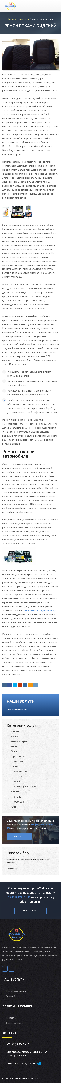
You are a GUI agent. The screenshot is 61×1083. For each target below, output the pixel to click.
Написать (18, 836)
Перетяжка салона (17, 709)
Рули (13, 806)
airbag (17, 796)
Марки (14, 736)
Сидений (10, 996)
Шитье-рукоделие (25, 786)
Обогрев (19, 801)
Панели (18, 761)
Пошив (14, 766)
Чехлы (17, 781)
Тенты (18, 776)
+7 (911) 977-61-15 (18, 897)
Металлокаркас (19, 741)
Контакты (11, 1017)
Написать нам (29, 911)
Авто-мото (20, 771)
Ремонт (14, 791)
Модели (14, 746)
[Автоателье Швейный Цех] (11, 5)
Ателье (14, 731)
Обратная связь (14, 1022)
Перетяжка (17, 756)
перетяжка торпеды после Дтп (40, 610)
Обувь (13, 751)
